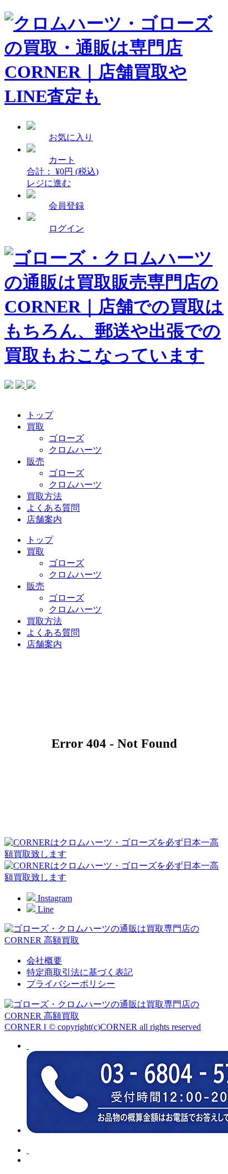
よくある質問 (53, 507)
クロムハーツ (75, 449)
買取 (35, 426)
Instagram (53, 898)
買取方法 (44, 496)
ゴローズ (66, 438)
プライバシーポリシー (71, 983)
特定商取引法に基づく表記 (80, 972)
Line (44, 909)
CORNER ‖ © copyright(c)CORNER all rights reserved (102, 1027)
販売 (35, 461)
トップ (40, 415)
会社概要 (44, 960)
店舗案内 (44, 519)
